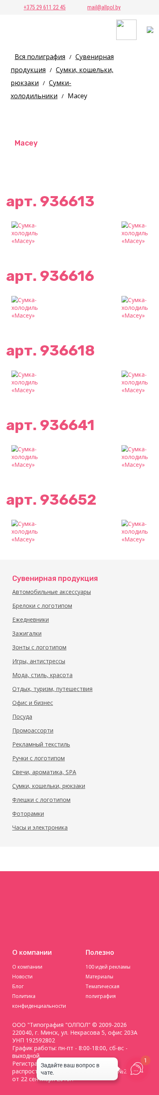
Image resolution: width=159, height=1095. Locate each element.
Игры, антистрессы (38, 661)
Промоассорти (32, 730)
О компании (27, 966)
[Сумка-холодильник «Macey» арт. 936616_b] (134, 309)
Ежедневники (30, 619)
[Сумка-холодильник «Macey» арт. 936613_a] (24, 234)
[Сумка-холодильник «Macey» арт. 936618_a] (24, 384)
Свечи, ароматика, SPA (44, 772)
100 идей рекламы (108, 966)
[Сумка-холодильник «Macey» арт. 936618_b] (134, 384)
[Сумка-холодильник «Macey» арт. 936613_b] (134, 234)
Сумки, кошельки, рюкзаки (48, 786)
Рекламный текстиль (41, 744)
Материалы (99, 976)
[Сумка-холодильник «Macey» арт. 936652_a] (24, 533)
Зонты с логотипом (39, 647)
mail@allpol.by (104, 7)
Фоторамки (28, 813)
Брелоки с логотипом (42, 605)
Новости (22, 976)
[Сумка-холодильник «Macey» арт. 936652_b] (134, 533)
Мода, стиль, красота (42, 675)
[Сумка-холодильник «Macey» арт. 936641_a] (24, 458)
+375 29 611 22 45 (45, 7)
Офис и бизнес (32, 702)
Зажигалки (27, 633)
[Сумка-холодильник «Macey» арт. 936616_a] (24, 309)
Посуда (22, 716)
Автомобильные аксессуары (51, 592)
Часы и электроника (40, 827)
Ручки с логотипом (38, 758)
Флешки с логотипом (41, 800)
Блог (18, 986)
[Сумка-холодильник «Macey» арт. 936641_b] (134, 458)
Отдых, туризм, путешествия (52, 689)
